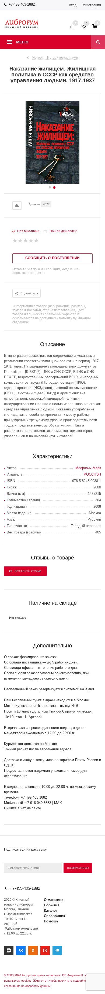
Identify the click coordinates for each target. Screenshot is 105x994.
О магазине (53, 900)
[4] (31, 240)
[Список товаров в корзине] (97, 28)
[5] (36, 240)
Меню (22, 42)
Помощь (51, 921)
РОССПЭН (92, 474)
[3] (26, 240)
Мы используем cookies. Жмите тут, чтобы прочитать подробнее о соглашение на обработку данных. (49, 981)
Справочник (54, 916)
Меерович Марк (88, 468)
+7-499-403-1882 (22, 4)
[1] (15, 240)
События (52, 905)
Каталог (50, 910)
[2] (20, 240)
